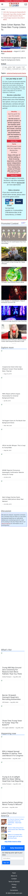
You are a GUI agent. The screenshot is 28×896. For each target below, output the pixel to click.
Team (14, 873)
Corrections (14, 890)
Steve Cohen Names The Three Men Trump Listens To (13, 27)
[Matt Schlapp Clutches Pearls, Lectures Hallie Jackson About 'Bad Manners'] (14, 487)
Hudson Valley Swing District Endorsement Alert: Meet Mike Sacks (16, 829)
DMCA (14, 887)
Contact (14, 879)
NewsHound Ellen (6, 758)
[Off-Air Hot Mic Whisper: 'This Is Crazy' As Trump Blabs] (14, 436)
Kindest (9, 205)
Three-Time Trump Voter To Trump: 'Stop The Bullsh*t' (12, 722)
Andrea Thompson (6, 676)
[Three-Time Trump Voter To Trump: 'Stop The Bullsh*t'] (12, 712)
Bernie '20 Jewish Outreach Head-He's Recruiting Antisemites (11, 697)
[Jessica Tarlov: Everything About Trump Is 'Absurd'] (12, 793)
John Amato (5, 807)
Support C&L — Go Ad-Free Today (14, 1)
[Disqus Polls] (14, 546)
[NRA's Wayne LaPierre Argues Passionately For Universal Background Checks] (14, 384)
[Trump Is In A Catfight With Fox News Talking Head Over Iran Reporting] (12, 768)
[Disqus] (14, 584)
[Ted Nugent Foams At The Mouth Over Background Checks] (14, 411)
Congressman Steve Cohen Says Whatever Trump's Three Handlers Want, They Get (12, 369)
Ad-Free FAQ (21, 182)
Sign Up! (6, 862)
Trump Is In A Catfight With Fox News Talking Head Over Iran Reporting (12, 779)
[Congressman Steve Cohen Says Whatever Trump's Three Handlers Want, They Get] (14, 357)
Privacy (14, 884)
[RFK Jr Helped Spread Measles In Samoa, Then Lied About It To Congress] (12, 742)
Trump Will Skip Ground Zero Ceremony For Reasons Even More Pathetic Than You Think (12, 670)
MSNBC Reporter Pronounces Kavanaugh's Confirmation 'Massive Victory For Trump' (13, 472)
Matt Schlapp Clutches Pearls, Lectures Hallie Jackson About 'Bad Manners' (12, 499)
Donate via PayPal (19, 201)
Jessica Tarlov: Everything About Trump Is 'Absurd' (12, 803)
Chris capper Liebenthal (8, 727)
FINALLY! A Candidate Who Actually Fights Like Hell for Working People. (15, 836)
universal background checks (16, 73)
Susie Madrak (7, 51)
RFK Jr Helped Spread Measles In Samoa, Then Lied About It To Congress (12, 753)
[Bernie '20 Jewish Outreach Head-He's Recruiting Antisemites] (12, 686)
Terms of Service (6, 523)
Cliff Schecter (5, 702)
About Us (14, 876)
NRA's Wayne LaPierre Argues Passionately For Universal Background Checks (11, 396)
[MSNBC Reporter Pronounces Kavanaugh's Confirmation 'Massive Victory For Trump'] (14, 461)
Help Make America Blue (13, 842)
